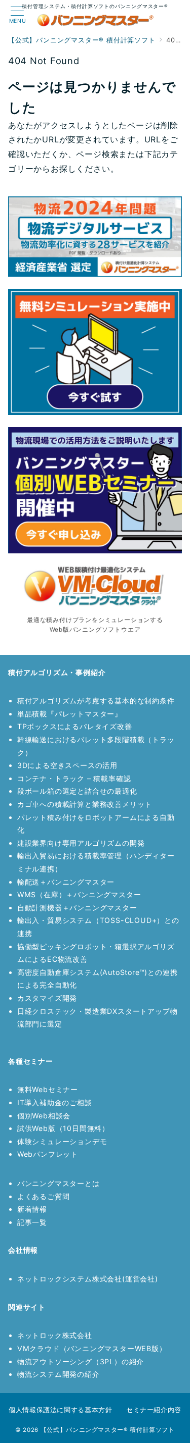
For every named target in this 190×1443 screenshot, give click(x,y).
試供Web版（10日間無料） (63, 1128)
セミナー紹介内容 (153, 1410)
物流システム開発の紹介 (58, 1374)
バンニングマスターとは (58, 1183)
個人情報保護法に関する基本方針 (60, 1410)
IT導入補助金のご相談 (54, 1102)
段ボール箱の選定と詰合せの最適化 (77, 791)
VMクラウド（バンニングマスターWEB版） (92, 1348)
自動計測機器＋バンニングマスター (77, 907)
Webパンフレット (47, 1154)
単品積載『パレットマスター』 (69, 713)
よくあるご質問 (43, 1196)
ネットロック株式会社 (54, 1335)
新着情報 (32, 1209)
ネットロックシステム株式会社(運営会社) (87, 1278)
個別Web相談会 (43, 1115)
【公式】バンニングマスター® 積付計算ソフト (108, 1429)
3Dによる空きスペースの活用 (67, 765)
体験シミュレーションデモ (62, 1141)
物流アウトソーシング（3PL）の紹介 (80, 1361)
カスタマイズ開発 (47, 998)
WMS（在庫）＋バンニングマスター (79, 894)
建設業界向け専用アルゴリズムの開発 (81, 843)
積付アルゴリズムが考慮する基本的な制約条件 (96, 700)
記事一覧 (32, 1222)
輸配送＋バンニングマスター (66, 882)
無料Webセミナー (47, 1089)
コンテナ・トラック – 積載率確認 (74, 778)
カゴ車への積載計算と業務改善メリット (84, 804)
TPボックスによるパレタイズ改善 (74, 726)
